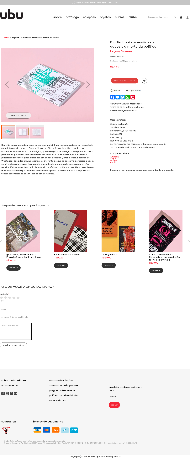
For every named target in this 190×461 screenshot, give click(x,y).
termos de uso (57, 400)
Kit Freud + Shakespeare (67, 254)
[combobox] (159, 17)
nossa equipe (9, 385)
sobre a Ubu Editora (13, 380)
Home (6, 37)
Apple (113, 158)
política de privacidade (63, 395)
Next (189, 241)
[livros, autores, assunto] (175, 17)
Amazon (114, 156)
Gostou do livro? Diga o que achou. (123, 61)
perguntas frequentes (62, 390)
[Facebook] (3, 393)
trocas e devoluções (61, 380)
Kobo (112, 162)
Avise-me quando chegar (124, 81)
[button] (7, 85)
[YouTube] (15, 393)
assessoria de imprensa (63, 385)
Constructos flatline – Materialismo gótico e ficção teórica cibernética (164, 257)
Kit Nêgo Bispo (109, 254)
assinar (114, 405)
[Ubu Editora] (11, 14)
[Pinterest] (11, 393)
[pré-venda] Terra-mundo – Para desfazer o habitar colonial (23, 256)
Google (113, 160)
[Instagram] (7, 393)
